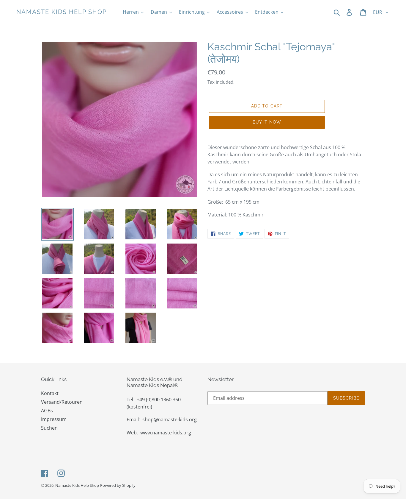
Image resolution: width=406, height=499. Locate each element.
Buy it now (267, 122)
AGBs (47, 410)
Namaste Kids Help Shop (61, 11)
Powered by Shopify (118, 485)
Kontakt (50, 393)
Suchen (49, 428)
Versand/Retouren (62, 402)
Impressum (54, 419)
